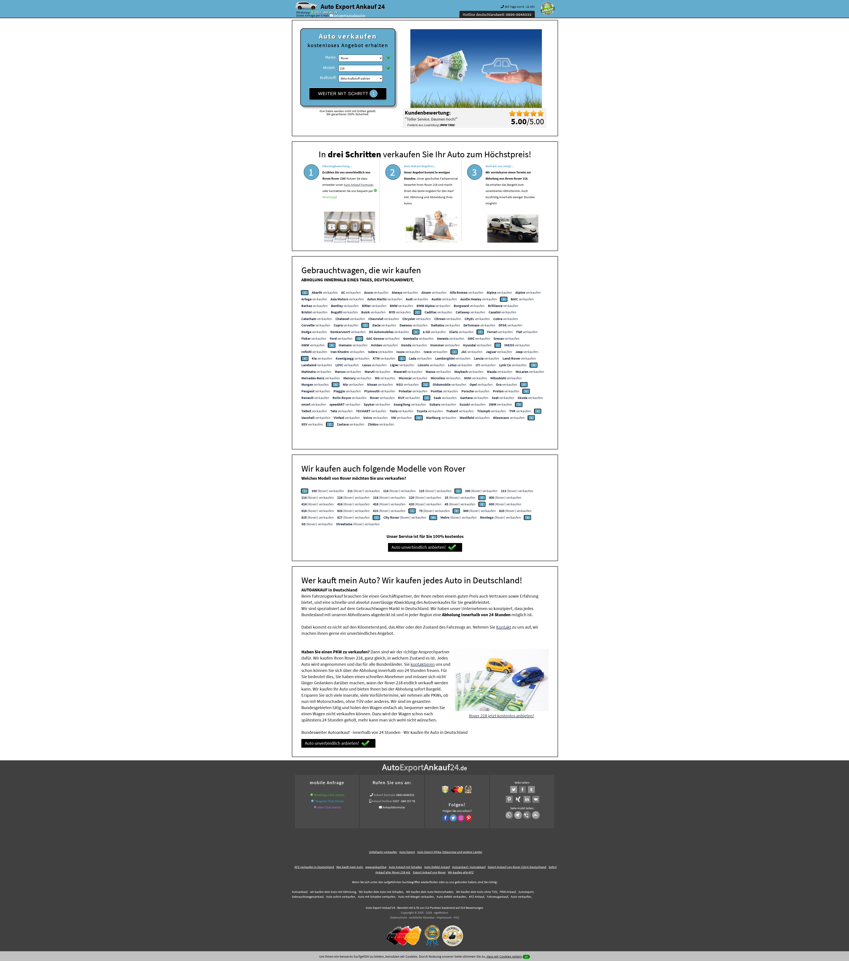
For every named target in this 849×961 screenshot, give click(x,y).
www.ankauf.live (375, 867)
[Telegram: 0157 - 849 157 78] (312, 801)
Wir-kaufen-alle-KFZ (461, 872)
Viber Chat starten (329, 807)
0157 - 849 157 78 (326, 12)
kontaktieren (423, 664)
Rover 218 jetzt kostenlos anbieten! (501, 715)
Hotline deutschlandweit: (497, 14)
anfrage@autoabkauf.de (349, 15)
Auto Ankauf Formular (358, 185)
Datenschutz (398, 917)
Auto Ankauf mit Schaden (405, 867)
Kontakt (503, 627)
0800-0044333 (405, 795)
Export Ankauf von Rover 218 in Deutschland (517, 867)
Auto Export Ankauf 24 (353, 6)
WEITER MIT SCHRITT (346, 93)
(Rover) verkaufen (328, 491)
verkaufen (325, 292)
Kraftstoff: (328, 77)
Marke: (330, 57)
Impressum (444, 917)
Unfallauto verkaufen (383, 852)
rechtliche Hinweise (421, 917)
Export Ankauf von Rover (429, 872)
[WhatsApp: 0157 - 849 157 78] (312, 12)
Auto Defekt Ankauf (437, 867)
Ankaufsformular (394, 807)
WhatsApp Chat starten (329, 795)
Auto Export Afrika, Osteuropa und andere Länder (449, 852)
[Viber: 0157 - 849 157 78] (315, 807)
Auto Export (407, 852)
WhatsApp (329, 197)
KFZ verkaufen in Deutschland (314, 867)
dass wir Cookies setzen (504, 956)
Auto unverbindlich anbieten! (419, 547)
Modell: (329, 67)
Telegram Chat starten (329, 801)
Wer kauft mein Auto (349, 867)
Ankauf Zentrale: (385, 795)
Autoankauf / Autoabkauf (469, 867)
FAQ (456, 917)
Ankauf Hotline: (382, 801)
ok (526, 956)
